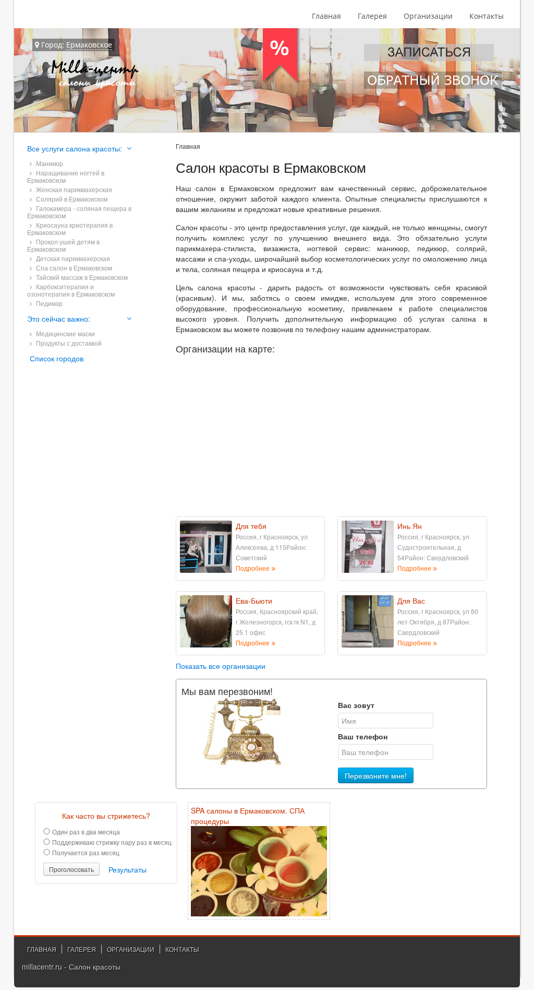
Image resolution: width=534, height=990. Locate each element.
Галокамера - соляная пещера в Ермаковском (79, 212)
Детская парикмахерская (72, 258)
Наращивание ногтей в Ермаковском (65, 176)
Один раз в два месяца (86, 831)
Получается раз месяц (85, 852)
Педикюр (48, 303)
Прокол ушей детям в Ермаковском (63, 245)
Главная (326, 16)
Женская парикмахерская (73, 189)
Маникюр (48, 163)
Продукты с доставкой (68, 342)
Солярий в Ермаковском (70, 198)
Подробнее (253, 568)
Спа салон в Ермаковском (73, 267)
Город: (75, 45)
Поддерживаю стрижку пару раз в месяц (112, 842)
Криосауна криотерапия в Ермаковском (70, 228)
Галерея (372, 16)
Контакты (486, 16)
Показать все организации (220, 666)
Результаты (127, 869)
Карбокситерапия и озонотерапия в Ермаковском (71, 290)
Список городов (56, 358)
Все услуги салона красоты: (74, 148)
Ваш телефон (362, 736)
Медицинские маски (64, 333)
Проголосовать (71, 869)
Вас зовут (356, 705)
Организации (428, 16)
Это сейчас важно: (58, 318)
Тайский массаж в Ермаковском (81, 277)
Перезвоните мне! (376, 775)
